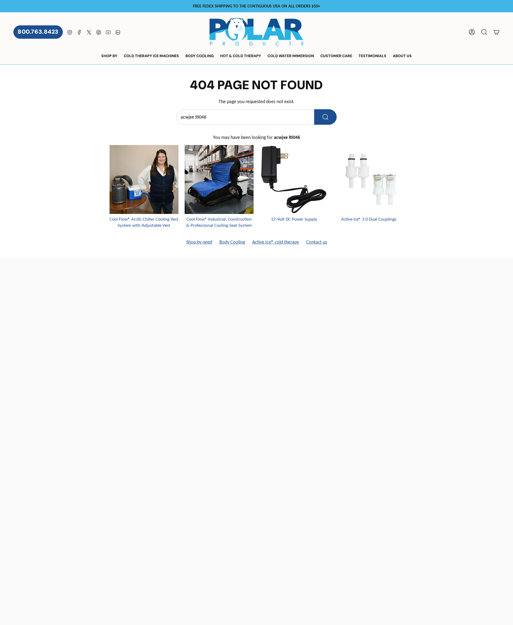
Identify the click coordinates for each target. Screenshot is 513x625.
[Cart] (496, 32)
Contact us (316, 242)
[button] (109, 56)
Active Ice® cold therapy (275, 242)
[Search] (325, 117)
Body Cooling (232, 242)
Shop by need (199, 242)
